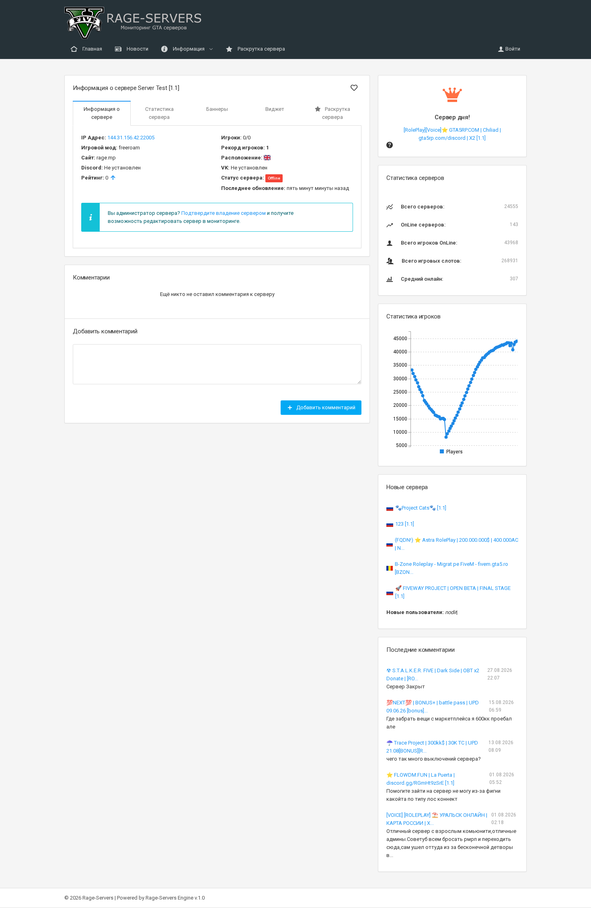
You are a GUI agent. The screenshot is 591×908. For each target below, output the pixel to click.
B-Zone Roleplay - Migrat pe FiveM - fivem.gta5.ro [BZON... (451, 568)
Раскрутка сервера (260, 49)
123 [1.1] (404, 524)
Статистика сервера (159, 113)
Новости (136, 49)
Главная (91, 49)
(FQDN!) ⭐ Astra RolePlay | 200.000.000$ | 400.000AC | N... (456, 544)
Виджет (274, 109)
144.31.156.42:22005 (130, 138)
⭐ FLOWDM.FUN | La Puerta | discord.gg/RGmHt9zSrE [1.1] (420, 779)
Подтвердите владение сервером (223, 213)
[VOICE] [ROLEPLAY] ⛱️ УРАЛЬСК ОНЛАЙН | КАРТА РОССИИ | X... (436, 819)
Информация (189, 49)
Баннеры (217, 109)
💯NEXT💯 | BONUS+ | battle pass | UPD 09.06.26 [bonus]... (432, 707)
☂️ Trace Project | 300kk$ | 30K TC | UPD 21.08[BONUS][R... (432, 747)
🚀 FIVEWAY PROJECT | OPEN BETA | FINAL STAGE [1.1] (453, 592)
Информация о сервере (102, 113)
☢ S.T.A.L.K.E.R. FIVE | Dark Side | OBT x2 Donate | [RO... (432, 674)
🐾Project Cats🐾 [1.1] (420, 508)
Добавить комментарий (325, 407)
